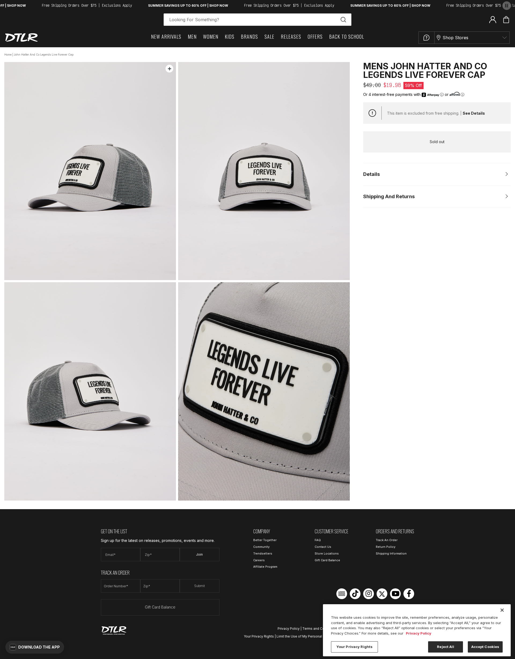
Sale (269, 36)
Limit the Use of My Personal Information (309, 636)
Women (210, 36)
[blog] (341, 593)
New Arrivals (166, 36)
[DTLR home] (21, 37)
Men (192, 36)
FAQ (318, 540)
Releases (291, 36)
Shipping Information (391, 553)
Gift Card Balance (160, 607)
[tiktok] (355, 593)
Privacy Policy (289, 629)
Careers (259, 560)
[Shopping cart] (506, 19)
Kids (229, 36)
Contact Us (323, 547)
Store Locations (327, 553)
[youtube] (395, 593)
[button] (34, 647)
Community (261, 547)
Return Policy (385, 547)
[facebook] (408, 593)
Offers (315, 36)
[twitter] (382, 593)
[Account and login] (492, 19)
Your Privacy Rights (259, 636)
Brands (249, 36)
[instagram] (368, 593)
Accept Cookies (485, 646)
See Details (474, 113)
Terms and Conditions (319, 629)
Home (8, 54)
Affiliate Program (265, 567)
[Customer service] (426, 38)
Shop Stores (455, 37)
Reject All (445, 646)
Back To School (346, 36)
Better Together (265, 540)
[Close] (502, 610)
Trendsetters (262, 553)
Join (199, 554)
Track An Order (387, 540)
